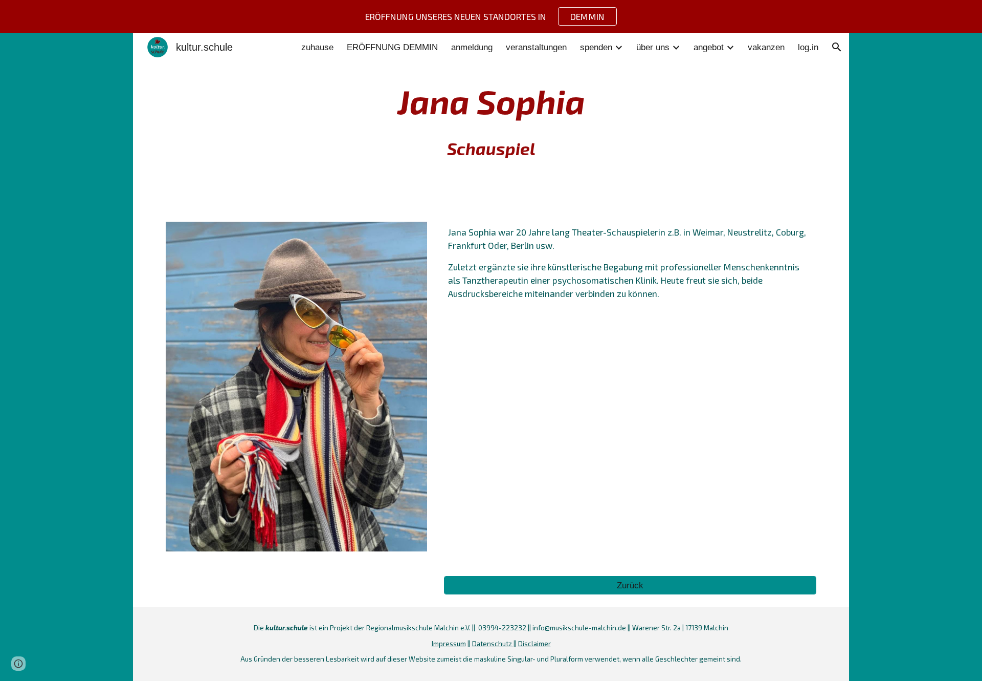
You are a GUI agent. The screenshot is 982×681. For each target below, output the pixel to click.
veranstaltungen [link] (536, 47)
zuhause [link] (317, 47)
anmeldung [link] (472, 47)
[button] (836, 47)
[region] (491, 16)
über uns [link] (652, 47)
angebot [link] (709, 47)
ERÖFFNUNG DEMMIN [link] (392, 47)
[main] (491, 121)
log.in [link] (808, 47)
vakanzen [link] (766, 47)
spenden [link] (596, 47)
